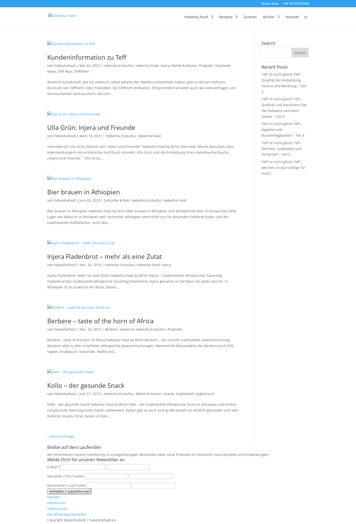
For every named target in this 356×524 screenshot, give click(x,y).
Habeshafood (65, 65)
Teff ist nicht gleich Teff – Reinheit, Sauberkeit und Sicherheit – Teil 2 (282, 149)
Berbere (111, 329)
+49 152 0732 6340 (296, 4)
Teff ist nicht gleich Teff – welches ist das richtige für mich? (283, 167)
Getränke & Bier (117, 200)
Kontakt (292, 17)
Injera (165, 65)
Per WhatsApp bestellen (66, 514)
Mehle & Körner (184, 65)
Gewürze (127, 329)
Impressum (56, 502)
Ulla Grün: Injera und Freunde (91, 127)
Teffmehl (81, 71)
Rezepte (225, 17)
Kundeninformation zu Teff (86, 57)
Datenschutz (57, 508)
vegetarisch (205, 393)
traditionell (185, 393)
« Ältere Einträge (60, 436)
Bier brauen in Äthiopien (83, 192)
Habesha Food (196, 17)
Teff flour (65, 71)
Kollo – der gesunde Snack (85, 385)
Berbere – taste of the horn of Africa (100, 321)
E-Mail (53, 467)
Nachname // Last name (66, 485)
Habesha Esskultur (119, 65)
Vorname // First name (65, 476)
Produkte (206, 65)
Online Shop (270, 4)
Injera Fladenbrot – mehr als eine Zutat (104, 256)
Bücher (269, 17)
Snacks (168, 393)
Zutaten (250, 17)
